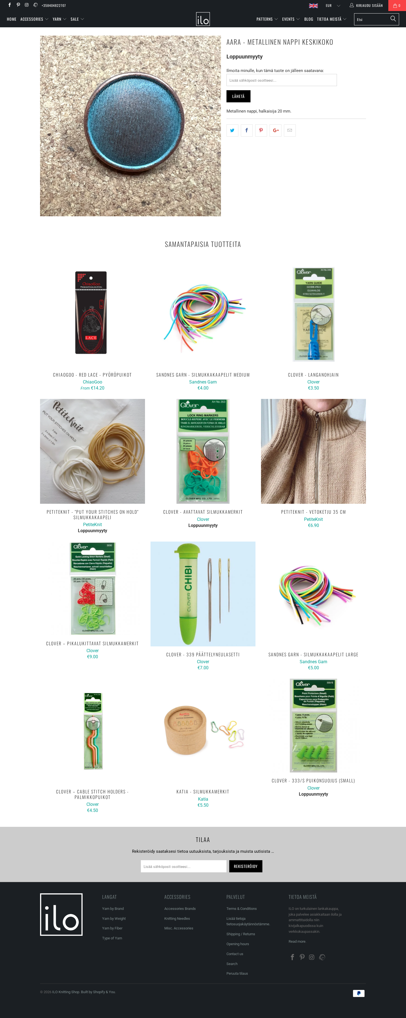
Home (12, 19)
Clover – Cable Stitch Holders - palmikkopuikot (92, 731)
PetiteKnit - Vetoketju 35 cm (313, 451)
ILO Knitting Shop (65, 992)
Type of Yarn (112, 938)
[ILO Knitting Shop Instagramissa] (26, 5)
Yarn (57, 19)
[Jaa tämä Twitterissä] (232, 130)
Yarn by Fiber (112, 928)
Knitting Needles (177, 918)
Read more (297, 941)
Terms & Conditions (241, 909)
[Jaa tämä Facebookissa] (247, 130)
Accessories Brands (180, 909)
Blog (308, 19)
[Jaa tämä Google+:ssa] (275, 130)
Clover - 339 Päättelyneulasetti (203, 594)
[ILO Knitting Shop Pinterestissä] (17, 5)
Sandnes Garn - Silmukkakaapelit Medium (203, 314)
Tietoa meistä (330, 19)
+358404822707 (54, 5)
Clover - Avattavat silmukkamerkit (203, 451)
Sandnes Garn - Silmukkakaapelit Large (313, 594)
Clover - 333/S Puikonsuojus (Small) (313, 725)
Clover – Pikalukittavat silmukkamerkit (92, 588)
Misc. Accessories (178, 928)
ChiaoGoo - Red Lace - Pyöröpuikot (92, 314)
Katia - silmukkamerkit (203, 731)
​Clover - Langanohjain (313, 314)
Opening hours (237, 944)
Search (232, 964)
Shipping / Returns (240, 934)
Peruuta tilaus (237, 973)
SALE (75, 19)
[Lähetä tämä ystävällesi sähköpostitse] (290, 130)
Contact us (234, 954)
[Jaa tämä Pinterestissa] (261, 130)
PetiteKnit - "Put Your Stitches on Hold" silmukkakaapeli (92, 451)
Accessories (32, 19)
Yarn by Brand (113, 909)
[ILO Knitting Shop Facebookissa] (9, 5)
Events (289, 19)
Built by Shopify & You (98, 992)
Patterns (265, 19)
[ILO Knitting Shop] (202, 19)
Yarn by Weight (114, 918)
